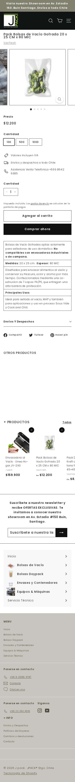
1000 (35, 142)
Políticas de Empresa (16, 730)
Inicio (7, 629)
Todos (66, 422)
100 (9, 142)
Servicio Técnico (13, 655)
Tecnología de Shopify (20, 773)
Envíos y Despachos (16, 725)
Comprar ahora (37, 229)
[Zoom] (59, 99)
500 (22, 142)
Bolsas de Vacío (13, 634)
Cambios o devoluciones (19, 736)
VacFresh (10, 43)
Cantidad (11, 134)
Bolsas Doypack (13, 640)
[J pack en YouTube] (47, 710)
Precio (8, 117)
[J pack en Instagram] (40, 710)
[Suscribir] (61, 532)
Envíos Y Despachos (19, 321)
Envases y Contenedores (19, 645)
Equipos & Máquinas (16, 650)
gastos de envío (40, 203)
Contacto (9, 741)
